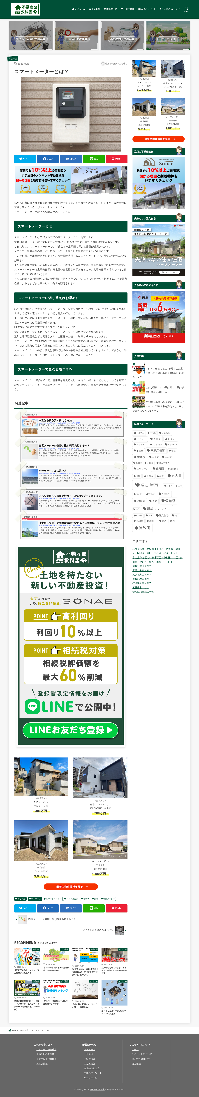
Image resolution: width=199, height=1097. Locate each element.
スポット (172, 439)
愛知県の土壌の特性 (143, 592)
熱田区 (140, 521)
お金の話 (12, 58)
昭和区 (139, 516)
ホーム (135, 1049)
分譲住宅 (174, 469)
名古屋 (177, 476)
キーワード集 (90, 1078)
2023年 (153, 433)
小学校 (166, 493)
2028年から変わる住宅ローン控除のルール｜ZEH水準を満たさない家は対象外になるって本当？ (158, 406)
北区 (138, 476)
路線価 (144, 528)
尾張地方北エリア (142, 566)
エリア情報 (128, 9)
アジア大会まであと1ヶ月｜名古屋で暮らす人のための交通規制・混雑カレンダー (158, 372)
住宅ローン (143, 468)
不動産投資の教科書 (46, 1059)
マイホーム (79, 9)
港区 (177, 515)
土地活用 (95, 9)
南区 (161, 476)
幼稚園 (141, 501)
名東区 (170, 486)
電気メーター (109, 899)
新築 (137, 509)
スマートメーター (53, 899)
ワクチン (172, 444)
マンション (157, 445)
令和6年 (150, 463)
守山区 (151, 494)
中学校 (141, 457)
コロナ (157, 439)
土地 (180, 486)
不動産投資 (111, 9)
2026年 (166, 433)
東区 (150, 515)
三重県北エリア (140, 587)
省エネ (86, 899)
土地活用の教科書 (45, 1054)
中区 (173, 451)
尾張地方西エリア (142, 574)
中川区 (155, 457)
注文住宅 (164, 515)
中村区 (168, 457)
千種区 (150, 476)
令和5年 (139, 463)
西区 (174, 521)
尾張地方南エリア (142, 579)
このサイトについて (170, 9)
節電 (96, 899)
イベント (141, 439)
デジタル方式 (72, 899)
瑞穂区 (152, 521)
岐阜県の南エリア (142, 583)
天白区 (139, 494)
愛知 (154, 501)
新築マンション (159, 509)
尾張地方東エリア (142, 570)
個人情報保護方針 (141, 1059)
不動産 (140, 450)
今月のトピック (147, 9)
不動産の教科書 (97, 1089)
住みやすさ (164, 463)
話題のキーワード (93, 1073)
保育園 (160, 468)
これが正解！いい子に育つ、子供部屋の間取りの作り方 (165, 389)
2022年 (140, 433)
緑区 (164, 521)
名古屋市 (149, 485)
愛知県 (170, 501)
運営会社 (136, 1064)
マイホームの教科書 (46, 1049)
